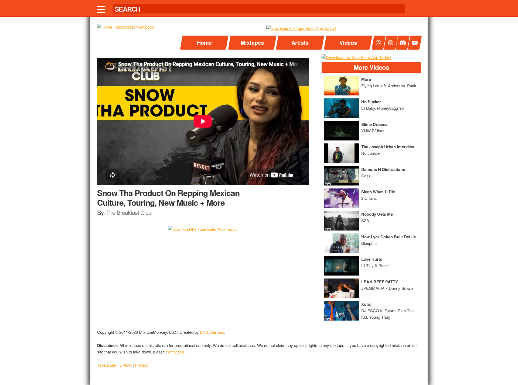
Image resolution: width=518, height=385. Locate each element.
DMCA (126, 365)
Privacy (141, 365)
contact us (175, 352)
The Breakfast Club (128, 212)
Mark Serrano (212, 332)
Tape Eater (106, 365)
